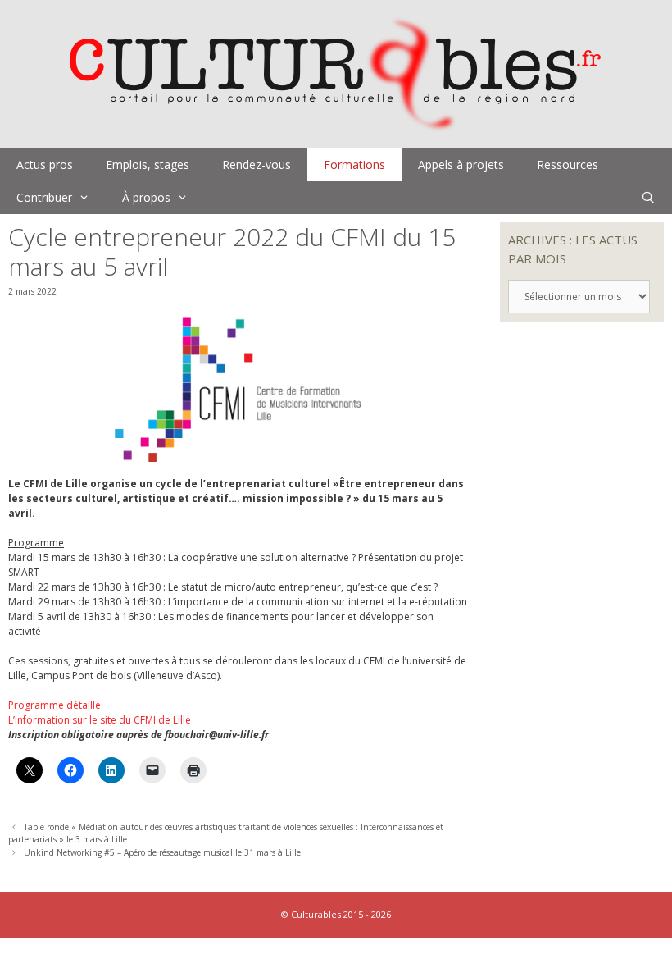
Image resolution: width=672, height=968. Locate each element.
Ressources (567, 164)
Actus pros (44, 164)
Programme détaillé (54, 705)
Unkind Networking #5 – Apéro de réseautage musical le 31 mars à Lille (162, 852)
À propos (146, 197)
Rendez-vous (256, 164)
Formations (354, 164)
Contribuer (44, 197)
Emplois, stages (147, 164)
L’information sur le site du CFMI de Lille (99, 720)
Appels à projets (461, 164)
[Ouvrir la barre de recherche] (648, 197)
